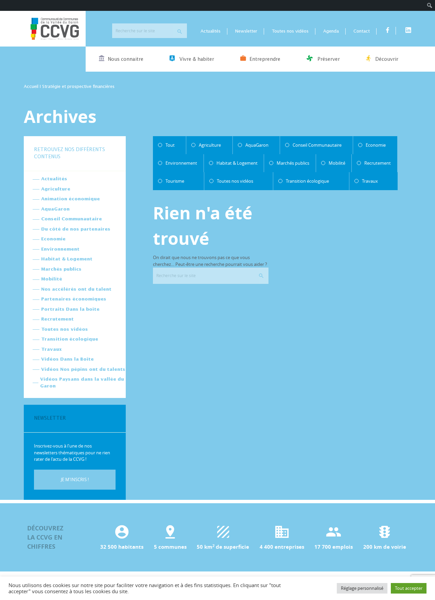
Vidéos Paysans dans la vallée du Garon (82, 382)
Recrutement (57, 319)
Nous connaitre (125, 59)
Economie (53, 239)
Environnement (60, 249)
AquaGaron (55, 209)
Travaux (51, 349)
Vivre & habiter (196, 59)
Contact (361, 31)
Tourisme (175, 181)
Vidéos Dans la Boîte (67, 359)
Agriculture (55, 189)
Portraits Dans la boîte (70, 309)
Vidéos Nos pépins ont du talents (83, 369)
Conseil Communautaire (71, 219)
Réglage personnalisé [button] (362, 588)
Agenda (331, 31)
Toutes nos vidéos (290, 31)
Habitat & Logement (66, 259)
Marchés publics (61, 269)
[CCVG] (55, 29)
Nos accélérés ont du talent (76, 289)
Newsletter (246, 31)
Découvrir (386, 59)
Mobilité (51, 279)
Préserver (328, 59)
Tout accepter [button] (408, 588)
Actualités (211, 31)
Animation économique (70, 199)
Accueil (31, 87)
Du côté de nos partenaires (75, 229)
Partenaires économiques (73, 299)
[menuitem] (429, 5)
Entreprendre (264, 59)
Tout (170, 145)
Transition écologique (69, 339)
